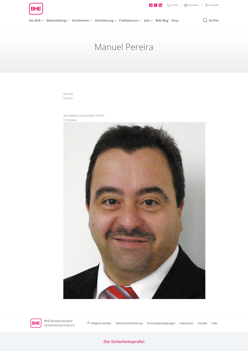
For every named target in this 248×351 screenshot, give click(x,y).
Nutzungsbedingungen (161, 323)
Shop (174, 20)
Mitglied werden (101, 323)
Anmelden (214, 5)
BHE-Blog (162, 20)
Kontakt (174, 5)
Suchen (214, 20)
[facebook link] (151, 5)
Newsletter (193, 5)
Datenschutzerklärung (129, 323)
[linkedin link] (160, 5)
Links (214, 323)
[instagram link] (155, 5)
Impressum (186, 323)
